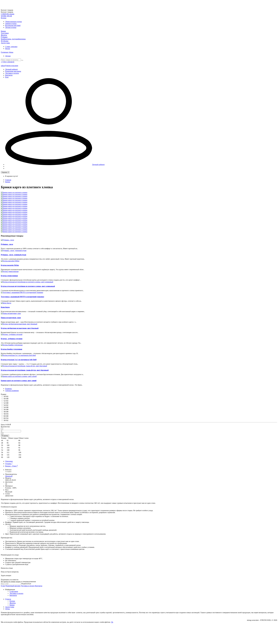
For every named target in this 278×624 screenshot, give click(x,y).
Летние (8, 56)
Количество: (5, 427)
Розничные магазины (13, 71)
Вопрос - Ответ (11, 466)
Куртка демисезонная (9, 276)
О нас (3, 586)
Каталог (7, 12)
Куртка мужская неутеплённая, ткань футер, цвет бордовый (25, 370)
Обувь (7, 609)
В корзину (5, 436)
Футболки (4, 41)
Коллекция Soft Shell (12, 25)
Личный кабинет (11, 69)
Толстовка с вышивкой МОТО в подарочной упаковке (22, 297)
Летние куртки (10, 27)
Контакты (8, 75)
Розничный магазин (13, 586)
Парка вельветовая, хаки (11, 318)
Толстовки (5, 33)
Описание (9, 461)
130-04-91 (7, 62)
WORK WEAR (6, 16)
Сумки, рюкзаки (11, 46)
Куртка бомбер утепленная (11, 349)
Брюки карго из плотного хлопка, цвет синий (18, 381)
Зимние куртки (11, 23)
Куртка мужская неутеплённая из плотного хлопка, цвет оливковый (28, 286)
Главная (8, 180)
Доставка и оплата (12, 73)
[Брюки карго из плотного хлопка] (14, 192)
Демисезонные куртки (13, 21)
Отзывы (8, 464)
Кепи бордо (5, 307)
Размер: (3, 394)
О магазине (14, 591)
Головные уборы (7, 52)
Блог (7, 77)
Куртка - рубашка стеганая (11, 339)
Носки (7, 48)
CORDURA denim (7, 14)
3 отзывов (8, 471)
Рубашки (4, 37)
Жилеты (4, 35)
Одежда (8, 599)
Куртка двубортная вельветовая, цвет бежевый (19, 328)
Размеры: (8, 389)
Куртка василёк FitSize (10, 265)
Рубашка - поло (7, 244)
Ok (112, 622)
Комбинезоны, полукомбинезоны (13, 39)
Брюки (3, 31)
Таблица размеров (12, 391)
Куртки (3, 18)
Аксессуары (5, 43)
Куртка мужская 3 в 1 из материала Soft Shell (18, 360)
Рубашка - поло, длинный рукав (13, 255)
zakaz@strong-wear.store (9, 66)
